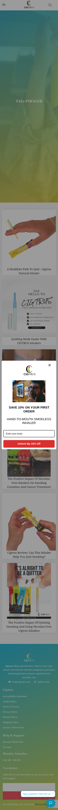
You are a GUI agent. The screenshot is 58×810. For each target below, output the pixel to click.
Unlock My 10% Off (29, 443)
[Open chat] (50, 803)
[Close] (49, 365)
